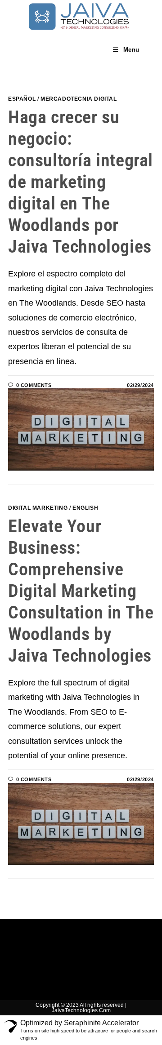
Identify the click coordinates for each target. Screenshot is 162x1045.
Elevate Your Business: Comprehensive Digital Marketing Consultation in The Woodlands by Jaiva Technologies (80, 591)
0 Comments (34, 385)
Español (22, 99)
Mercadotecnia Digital (78, 99)
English (85, 508)
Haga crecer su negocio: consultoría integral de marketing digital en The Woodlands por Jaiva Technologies (80, 182)
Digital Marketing (38, 508)
